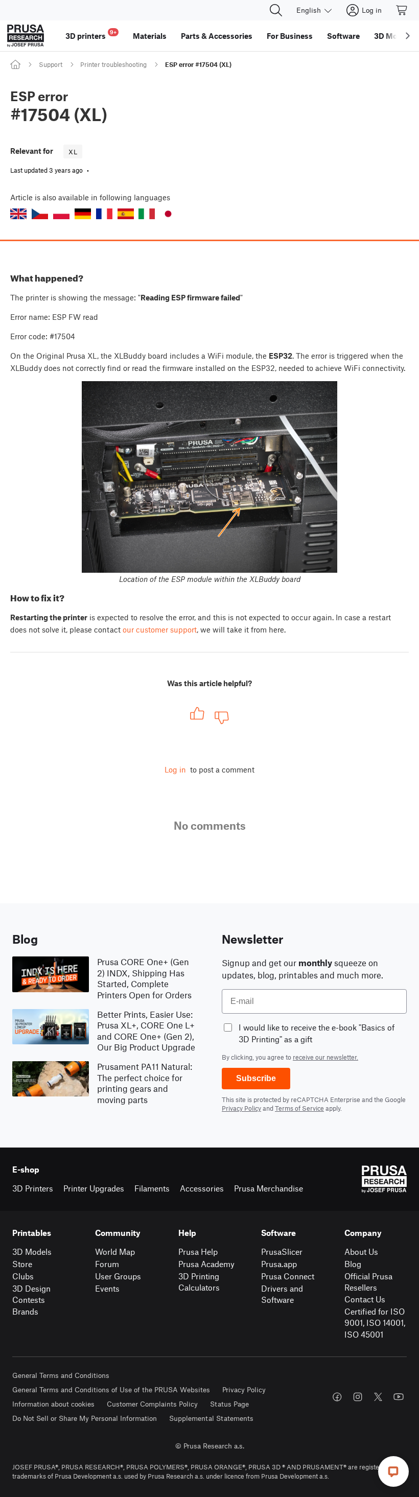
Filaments (152, 1188)
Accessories (202, 1188)
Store (22, 1264)
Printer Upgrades (93, 1188)
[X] (378, 1397)
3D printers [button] (91, 34)
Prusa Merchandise (268, 1188)
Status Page (229, 1403)
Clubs (23, 1276)
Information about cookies (53, 1403)
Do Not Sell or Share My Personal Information (84, 1418)
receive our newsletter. (325, 1057)
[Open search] (276, 10)
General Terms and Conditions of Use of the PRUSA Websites (111, 1389)
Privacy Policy (241, 1108)
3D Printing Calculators (199, 1282)
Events (107, 1288)
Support (50, 64)
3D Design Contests (31, 1294)
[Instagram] (358, 1397)
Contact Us (364, 1299)
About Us (361, 1251)
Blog (352, 1264)
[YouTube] (398, 1397)
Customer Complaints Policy (152, 1403)
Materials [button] (150, 35)
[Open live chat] (393, 1471)
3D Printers (32, 1188)
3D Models (32, 1251)
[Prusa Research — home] (25, 36)
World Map (115, 1251)
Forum (107, 1264)
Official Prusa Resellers (368, 1282)
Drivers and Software (282, 1294)
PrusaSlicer (281, 1251)
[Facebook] (337, 1397)
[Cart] (402, 10)
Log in (175, 769)
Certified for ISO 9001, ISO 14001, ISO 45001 (374, 1322)
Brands (25, 1311)
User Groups (118, 1276)
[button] (18, 213)
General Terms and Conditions (60, 1375)
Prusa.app (279, 1264)
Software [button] (343, 35)
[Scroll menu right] (408, 35)
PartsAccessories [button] (216, 35)
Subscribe (256, 1078)
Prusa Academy (206, 1264)
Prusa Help (198, 1251)
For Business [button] (290, 35)
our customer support (160, 629)
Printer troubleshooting (113, 64)
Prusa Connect (287, 1276)
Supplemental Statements (211, 1418)
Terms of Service (299, 1108)
